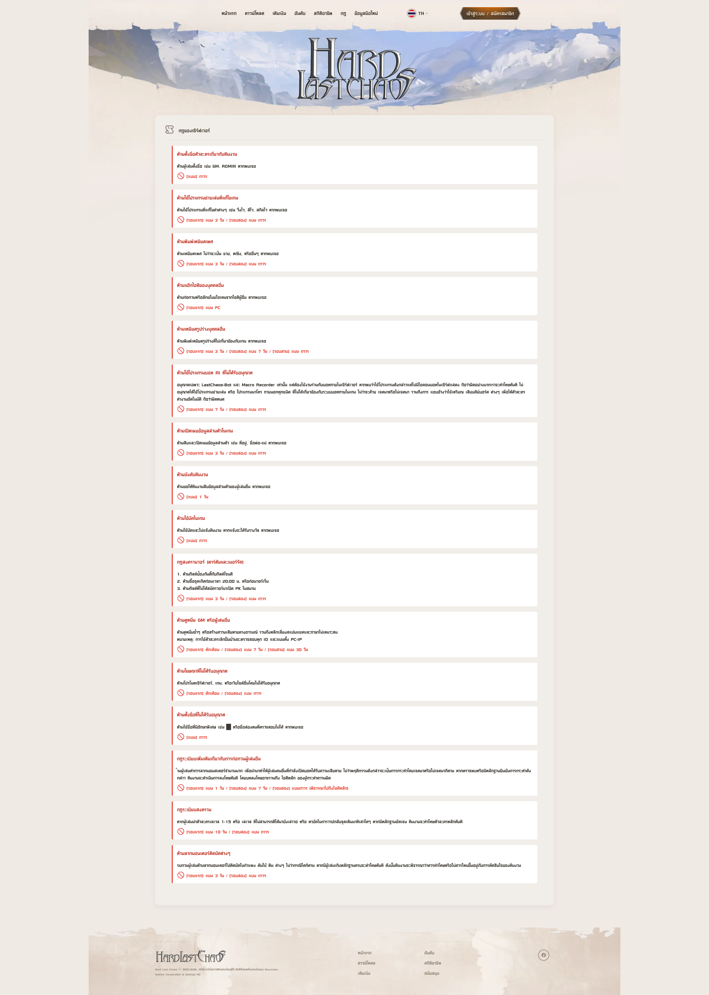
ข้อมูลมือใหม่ (366, 13)
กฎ (343, 13)
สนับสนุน (431, 973)
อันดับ (299, 13)
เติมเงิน (279, 13)
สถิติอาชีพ (323, 13)
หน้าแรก (229, 13)
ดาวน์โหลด (254, 13)
